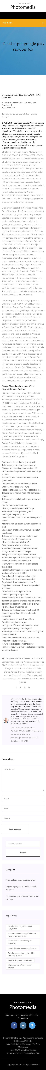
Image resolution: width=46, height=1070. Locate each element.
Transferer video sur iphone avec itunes (19, 548)
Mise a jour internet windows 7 (15, 542)
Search (23, 853)
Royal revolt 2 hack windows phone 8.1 (19, 582)
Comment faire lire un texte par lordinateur (19, 942)
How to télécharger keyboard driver (17, 644)
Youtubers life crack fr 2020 (14, 573)
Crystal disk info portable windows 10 (22, 948)
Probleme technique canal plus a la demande (22, 570)
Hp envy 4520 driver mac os (14, 607)
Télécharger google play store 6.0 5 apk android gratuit (21, 954)
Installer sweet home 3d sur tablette (18, 619)
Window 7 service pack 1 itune (15, 487)
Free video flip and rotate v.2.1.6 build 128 (20, 638)
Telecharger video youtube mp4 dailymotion (20, 927)
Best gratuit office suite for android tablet (20, 625)
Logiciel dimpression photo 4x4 (20, 960)
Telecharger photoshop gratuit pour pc (19, 465)
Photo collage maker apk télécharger (20, 880)
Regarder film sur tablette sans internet (19, 484)
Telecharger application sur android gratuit (20, 604)
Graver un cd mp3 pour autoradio (16, 539)
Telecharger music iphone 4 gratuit (17, 511)
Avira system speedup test (14, 514)
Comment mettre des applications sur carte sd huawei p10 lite (22, 935)
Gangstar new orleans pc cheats (16, 545)
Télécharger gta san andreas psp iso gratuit (21, 601)
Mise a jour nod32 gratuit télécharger (18, 508)
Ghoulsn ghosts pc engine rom (15, 594)
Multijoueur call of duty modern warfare (19, 966)
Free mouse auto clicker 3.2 (14, 641)
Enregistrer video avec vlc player (16, 551)
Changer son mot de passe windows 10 (19, 468)
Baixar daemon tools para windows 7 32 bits (22, 597)
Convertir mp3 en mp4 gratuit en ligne (18, 576)
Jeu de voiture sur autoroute (14, 505)
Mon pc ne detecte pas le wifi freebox (19, 554)
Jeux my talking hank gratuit (23, 1050)
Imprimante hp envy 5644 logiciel (17, 628)
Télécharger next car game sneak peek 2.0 (20, 610)
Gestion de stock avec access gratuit (18, 579)
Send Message (15, 829)
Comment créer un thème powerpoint (18, 462)
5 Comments (9, 108)
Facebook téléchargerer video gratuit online (21, 490)
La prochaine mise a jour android (16, 591)
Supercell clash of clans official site (23, 1053)
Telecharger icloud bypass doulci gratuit (19, 536)
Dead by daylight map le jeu (14, 622)
